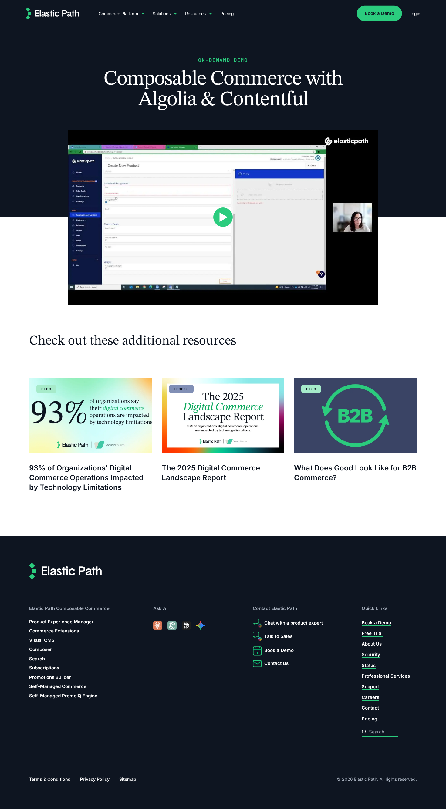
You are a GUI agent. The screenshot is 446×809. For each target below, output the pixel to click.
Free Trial (372, 633)
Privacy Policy (95, 779)
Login (414, 13)
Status (369, 665)
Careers (370, 697)
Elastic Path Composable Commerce (69, 609)
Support (370, 686)
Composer (40, 649)
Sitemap (127, 779)
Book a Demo (379, 13)
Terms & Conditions (49, 779)
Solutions (162, 13)
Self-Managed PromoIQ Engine (63, 696)
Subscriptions (44, 668)
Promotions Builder (50, 677)
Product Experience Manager (61, 622)
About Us (372, 644)
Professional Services (386, 676)
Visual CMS (42, 640)
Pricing (227, 13)
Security (371, 655)
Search (37, 659)
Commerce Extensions (54, 631)
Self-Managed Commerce (57, 686)
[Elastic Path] (52, 13)
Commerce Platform (118, 13)
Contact (370, 708)
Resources (195, 13)
